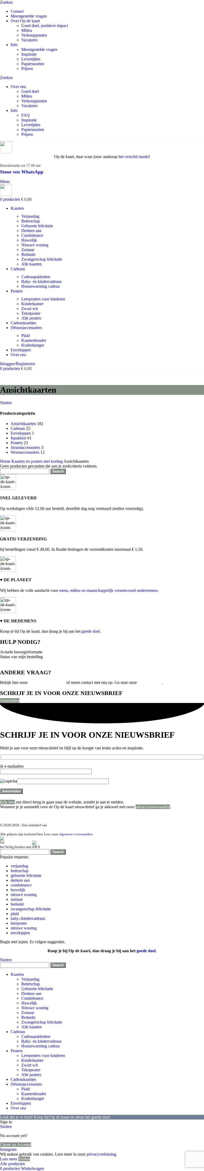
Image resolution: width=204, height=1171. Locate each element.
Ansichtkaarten (23, 423)
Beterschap (30, 221)
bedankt (17, 904)
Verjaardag (30, 216)
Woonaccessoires (25, 452)
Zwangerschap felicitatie (41, 259)
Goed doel (30, 91)
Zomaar (27, 249)
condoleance (21, 885)
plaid (15, 913)
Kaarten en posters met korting (37, 461)
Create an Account (15, 1144)
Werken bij (147, 816)
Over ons (92, 816)
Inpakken (18, 438)
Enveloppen (21, 433)
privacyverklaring (101, 1154)
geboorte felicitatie (26, 875)
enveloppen (20, 932)
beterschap (19, 870)
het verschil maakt (133, 156)
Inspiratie (29, 54)
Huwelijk (29, 240)
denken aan (20, 880)
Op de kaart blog (119, 816)
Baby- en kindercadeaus (41, 281)
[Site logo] (6, 152)
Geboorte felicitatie (37, 226)
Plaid (25, 335)
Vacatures (29, 40)
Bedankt (28, 254)
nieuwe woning (24, 894)
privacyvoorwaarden (152, 807)
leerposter (19, 923)
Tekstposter (30, 313)
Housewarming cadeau (40, 286)
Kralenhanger (32, 345)
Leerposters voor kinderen (43, 299)
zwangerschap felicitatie (31, 909)
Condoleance (32, 235)
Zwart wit (29, 308)
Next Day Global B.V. (63, 825)
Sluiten (6, 402)
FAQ (25, 115)
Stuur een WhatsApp (21, 171)
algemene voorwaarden (75, 834)
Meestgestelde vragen (39, 49)
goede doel (91, 631)
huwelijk (18, 890)
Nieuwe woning (34, 245)
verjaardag (19, 866)
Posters (17, 442)
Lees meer (9, 1159)
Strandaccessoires (25, 447)
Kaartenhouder (33, 340)
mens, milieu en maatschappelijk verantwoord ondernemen (108, 590)
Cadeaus (18, 428)
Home (5, 461)
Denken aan (31, 230)
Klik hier (7, 802)
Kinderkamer (32, 304)
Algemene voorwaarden (21, 816)
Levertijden (30, 59)
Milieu (26, 30)
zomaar (17, 899)
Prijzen (27, 68)
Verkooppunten (34, 35)
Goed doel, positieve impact (44, 25)
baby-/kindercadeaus (28, 918)
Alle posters (31, 318)
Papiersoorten (32, 64)
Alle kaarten (31, 264)
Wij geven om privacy (62, 816)
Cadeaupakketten (35, 276)
